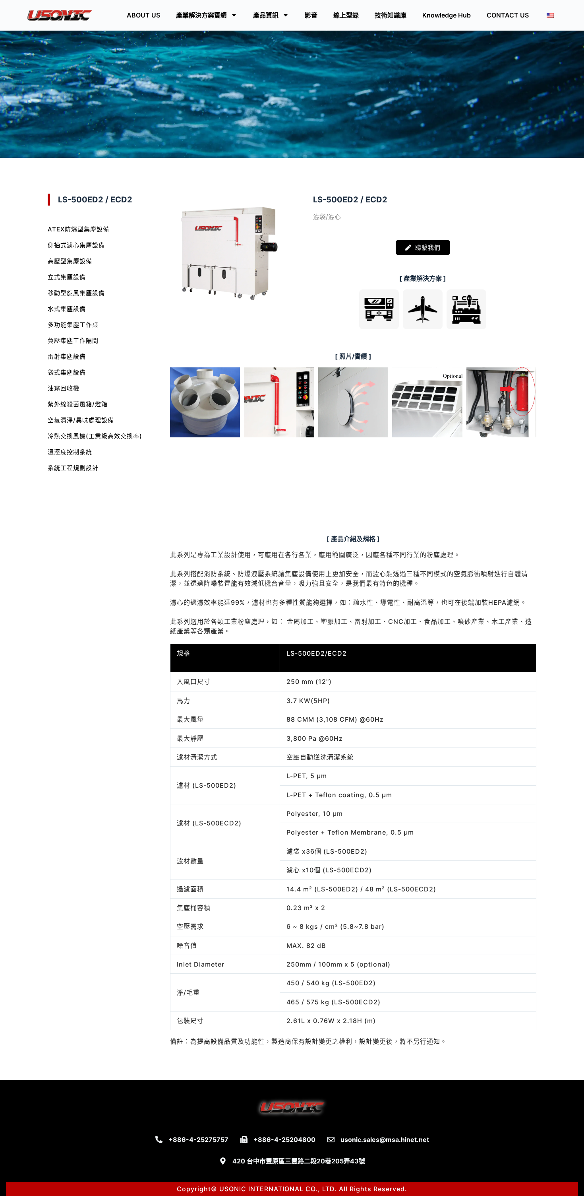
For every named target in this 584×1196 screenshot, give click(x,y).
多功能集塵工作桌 (73, 324)
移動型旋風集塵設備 (76, 293)
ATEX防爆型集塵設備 (78, 229)
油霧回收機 (63, 388)
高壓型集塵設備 (70, 261)
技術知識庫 (390, 15)
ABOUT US (143, 15)
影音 (311, 15)
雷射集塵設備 (67, 356)
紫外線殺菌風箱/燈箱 (78, 404)
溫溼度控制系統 (70, 452)
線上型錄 (346, 15)
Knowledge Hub (446, 15)
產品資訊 (265, 15)
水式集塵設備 (67, 309)
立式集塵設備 (67, 277)
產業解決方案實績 (201, 15)
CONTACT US (508, 15)
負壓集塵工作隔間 (73, 340)
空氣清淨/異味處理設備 (81, 420)
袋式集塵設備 (67, 372)
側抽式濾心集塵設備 (76, 245)
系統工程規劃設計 (73, 468)
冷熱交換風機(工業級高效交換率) (95, 436)
